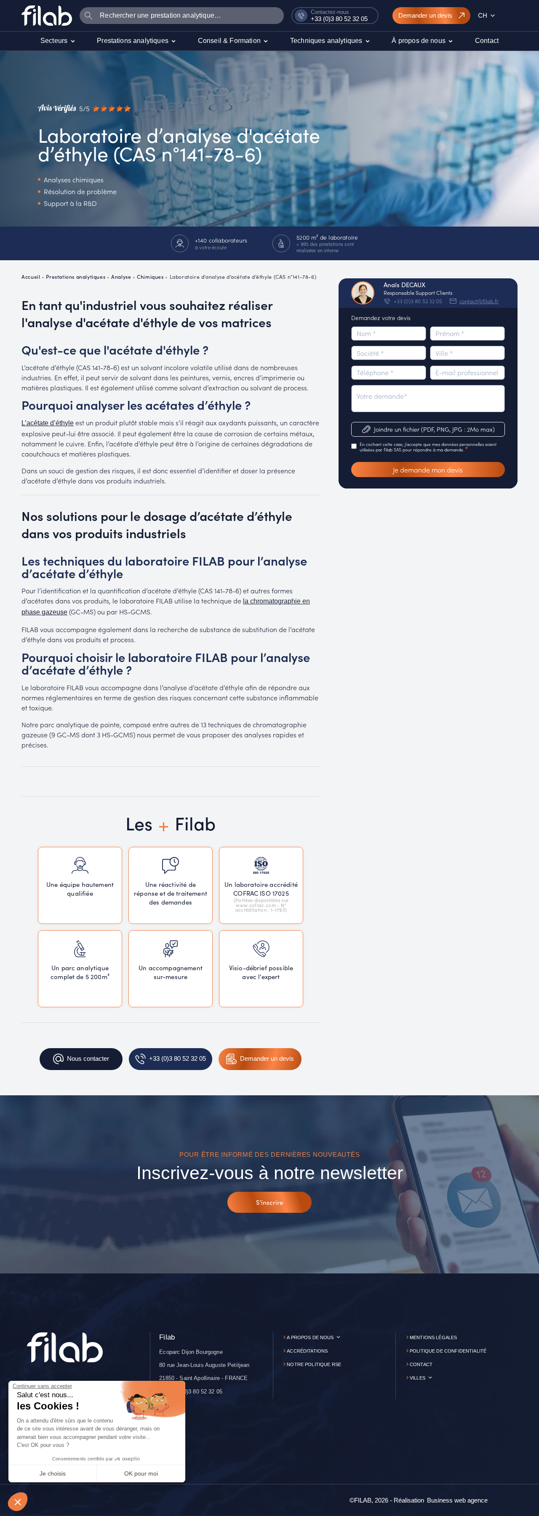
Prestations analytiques (75, 276)
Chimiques (150, 276)
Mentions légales (433, 1337)
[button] (18, 1502)
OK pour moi (141, 1473)
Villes (417, 1377)
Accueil (30, 276)
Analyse (121, 276)
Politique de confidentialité (448, 1350)
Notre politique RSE (314, 1364)
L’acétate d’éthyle (47, 423)
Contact (421, 1364)
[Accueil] (46, 15)
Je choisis (53, 1473)
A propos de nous (310, 1337)
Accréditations (307, 1350)
